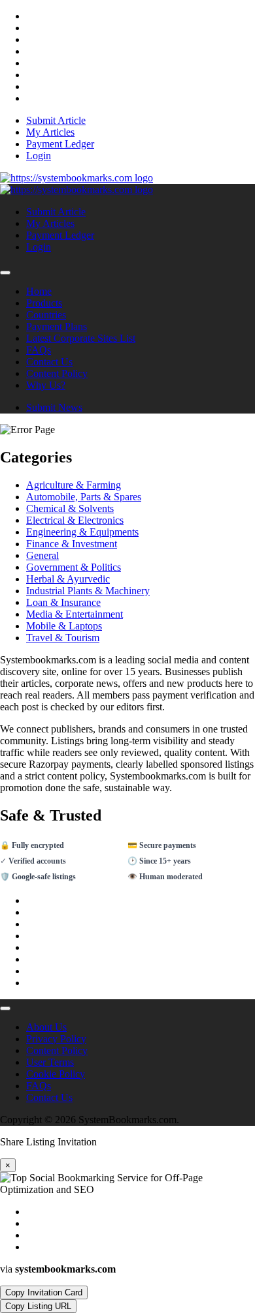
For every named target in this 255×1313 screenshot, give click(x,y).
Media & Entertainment (74, 614)
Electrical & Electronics (75, 520)
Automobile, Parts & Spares (83, 496)
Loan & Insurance (63, 602)
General (42, 555)
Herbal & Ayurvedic (68, 578)
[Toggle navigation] (5, 273)
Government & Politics (73, 567)
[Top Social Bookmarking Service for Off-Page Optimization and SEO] (76, 177)
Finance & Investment (71, 543)
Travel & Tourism (62, 637)
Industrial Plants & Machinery (88, 590)
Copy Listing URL (38, 1306)
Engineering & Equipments (82, 531)
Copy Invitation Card (43, 1292)
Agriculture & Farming (73, 484)
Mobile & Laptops (64, 625)
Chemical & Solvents (70, 508)
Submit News (54, 407)
